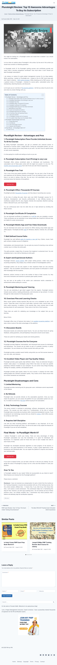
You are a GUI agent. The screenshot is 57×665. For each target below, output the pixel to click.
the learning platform (27, 88)
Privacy (37, 661)
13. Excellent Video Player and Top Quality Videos (20, 118)
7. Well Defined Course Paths (14, 108)
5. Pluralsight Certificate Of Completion (17, 105)
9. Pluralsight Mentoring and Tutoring (17, 111)
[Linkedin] (43, 655)
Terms (31, 661)
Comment (5, 572)
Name (4, 591)
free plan (22, 400)
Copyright (26, 661)
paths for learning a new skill (28, 239)
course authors (20, 260)
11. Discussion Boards (13, 114)
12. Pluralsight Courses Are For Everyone (18, 116)
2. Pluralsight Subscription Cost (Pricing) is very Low (20, 100)
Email (23, 591)
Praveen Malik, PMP (7, 19)
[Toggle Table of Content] (42, 95)
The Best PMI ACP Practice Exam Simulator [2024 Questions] (43, 507)
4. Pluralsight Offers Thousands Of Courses (18, 103)
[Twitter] (51, 655)
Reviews (7, 498)
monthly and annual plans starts (13, 165)
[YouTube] (40, 655)
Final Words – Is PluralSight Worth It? (15, 128)
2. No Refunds (11, 123)
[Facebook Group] (49, 655)
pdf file (34, 216)
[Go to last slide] (4, 538)
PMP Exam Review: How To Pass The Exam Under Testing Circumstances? (14, 507)
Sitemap (19, 661)
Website (41, 591)
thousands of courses (21, 193)
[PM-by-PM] (9, 2)
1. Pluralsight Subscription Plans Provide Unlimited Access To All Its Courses (26, 98)
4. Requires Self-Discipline (14, 126)
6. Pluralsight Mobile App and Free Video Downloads (20, 106)
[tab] (25, 554)
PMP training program (23, 80)
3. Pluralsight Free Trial (13, 102)
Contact (42, 661)
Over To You (11, 129)
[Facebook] (46, 655)
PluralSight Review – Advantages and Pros (17, 97)
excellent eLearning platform (42, 321)
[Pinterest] (54, 655)
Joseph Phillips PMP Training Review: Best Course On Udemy (41, 544)
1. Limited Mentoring (13, 121)
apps (25, 229)
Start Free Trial (10, 184)
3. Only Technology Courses (15, 124)
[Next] (53, 538)
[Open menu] (54, 3)
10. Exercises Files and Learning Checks (18, 113)
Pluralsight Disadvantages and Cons (15, 119)
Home (14, 661)
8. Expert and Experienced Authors (16, 110)
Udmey (39, 414)
